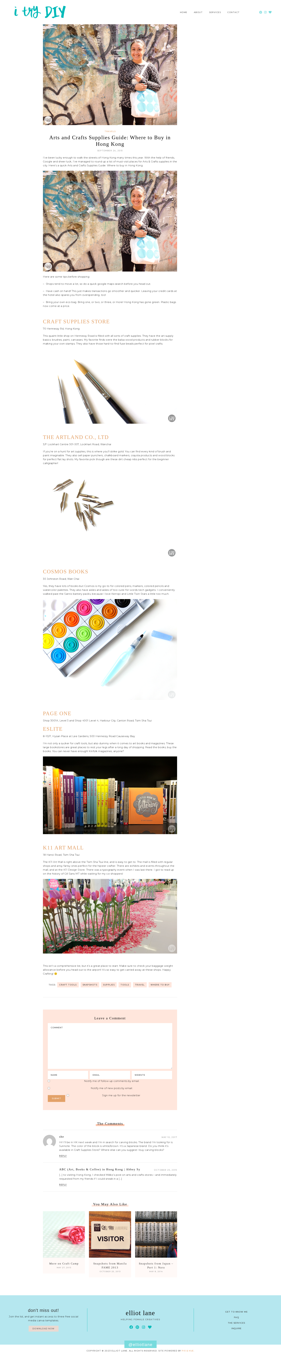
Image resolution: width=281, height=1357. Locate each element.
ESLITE (53, 729)
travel (140, 985)
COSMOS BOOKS (65, 571)
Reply (63, 1156)
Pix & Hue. (188, 1351)
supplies (109, 985)
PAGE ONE (57, 713)
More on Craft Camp (64, 1263)
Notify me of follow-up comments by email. (112, 1081)
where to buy (160, 985)
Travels (110, 131)
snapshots (90, 985)
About (198, 12)
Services (215, 12)
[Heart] (270, 12)
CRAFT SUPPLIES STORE (76, 321)
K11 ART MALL (63, 848)
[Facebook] (131, 1327)
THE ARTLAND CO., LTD (76, 437)
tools (124, 985)
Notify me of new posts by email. (112, 1088)
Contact (233, 12)
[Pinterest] (260, 12)
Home (183, 12)
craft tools (68, 985)
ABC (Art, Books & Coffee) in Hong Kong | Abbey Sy (99, 1169)
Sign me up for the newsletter (121, 1095)
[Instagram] (265, 12)
